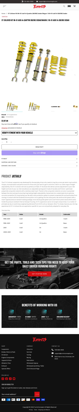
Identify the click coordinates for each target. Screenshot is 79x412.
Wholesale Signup (32, 363)
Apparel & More (6, 360)
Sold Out (39, 147)
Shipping (4, 128)
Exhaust (4, 366)
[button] (69, 6)
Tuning (29, 355)
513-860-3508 (28, 1)
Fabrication (30, 360)
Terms (35, 410)
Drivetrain (5, 355)
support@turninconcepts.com (48, 1)
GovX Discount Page (33, 369)
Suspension (5, 349)
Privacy (31, 410)
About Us (30, 349)
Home (3, 13)
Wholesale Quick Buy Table (35, 366)
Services (29, 352)
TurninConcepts (39, 407)
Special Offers (6, 369)
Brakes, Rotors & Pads (8, 352)
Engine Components (8, 357)
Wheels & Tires (6, 363)
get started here (39, 274)
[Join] (37, 394)
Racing (29, 357)
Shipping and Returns (44, 410)
